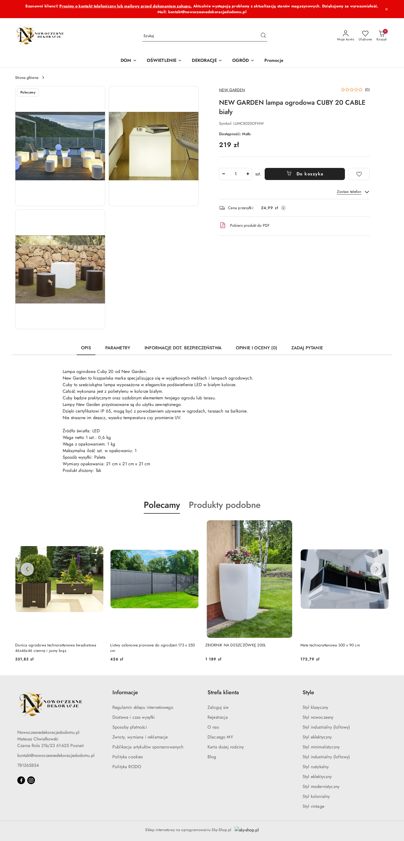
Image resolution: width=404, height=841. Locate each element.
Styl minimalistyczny (321, 747)
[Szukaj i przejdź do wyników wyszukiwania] (263, 36)
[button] (60, 146)
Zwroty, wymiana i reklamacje (140, 737)
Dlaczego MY (220, 737)
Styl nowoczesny (318, 717)
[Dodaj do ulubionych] (359, 174)
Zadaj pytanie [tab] (307, 348)
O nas (213, 727)
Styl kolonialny (316, 796)
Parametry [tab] (117, 348)
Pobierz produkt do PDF (250, 225)
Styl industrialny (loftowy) (326, 727)
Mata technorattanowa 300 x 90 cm (330, 645)
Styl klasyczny (315, 707)
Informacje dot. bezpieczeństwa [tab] (183, 348)
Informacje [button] (125, 692)
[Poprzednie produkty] (27, 569)
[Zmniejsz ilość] (223, 174)
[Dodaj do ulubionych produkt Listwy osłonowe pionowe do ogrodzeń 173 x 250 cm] (192, 526)
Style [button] (308, 692)
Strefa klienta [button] (223, 692)
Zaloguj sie (217, 707)
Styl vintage (313, 806)
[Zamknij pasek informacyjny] (386, 9)
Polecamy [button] (162, 505)
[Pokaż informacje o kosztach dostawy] (283, 208)
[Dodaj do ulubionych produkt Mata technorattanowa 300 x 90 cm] (382, 526)
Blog (211, 757)
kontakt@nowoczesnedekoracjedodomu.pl (56, 755)
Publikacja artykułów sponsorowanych (148, 747)
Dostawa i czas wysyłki (133, 717)
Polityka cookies (127, 757)
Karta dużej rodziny (225, 747)
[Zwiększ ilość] (247, 174)
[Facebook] (21, 780)
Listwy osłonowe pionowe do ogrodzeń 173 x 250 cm (152, 647)
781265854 (28, 765)
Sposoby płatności (129, 727)
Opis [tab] (86, 348)
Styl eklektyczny (317, 737)
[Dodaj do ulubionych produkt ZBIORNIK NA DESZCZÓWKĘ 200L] (287, 526)
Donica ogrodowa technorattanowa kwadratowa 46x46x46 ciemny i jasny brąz (55, 647)
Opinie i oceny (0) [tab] (256, 348)
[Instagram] (31, 780)
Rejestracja (217, 717)
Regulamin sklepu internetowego (142, 707)
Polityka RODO (126, 766)
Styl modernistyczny (321, 786)
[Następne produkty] (377, 569)
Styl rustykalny (316, 766)
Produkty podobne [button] (225, 505)
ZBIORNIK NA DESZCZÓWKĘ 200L (235, 645)
